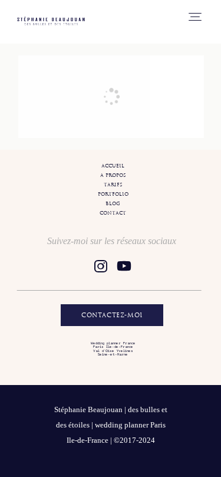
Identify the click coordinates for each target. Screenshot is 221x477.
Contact (113, 213)
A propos (113, 175)
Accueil (112, 166)
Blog (112, 203)
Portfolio (113, 194)
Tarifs (113, 184)
